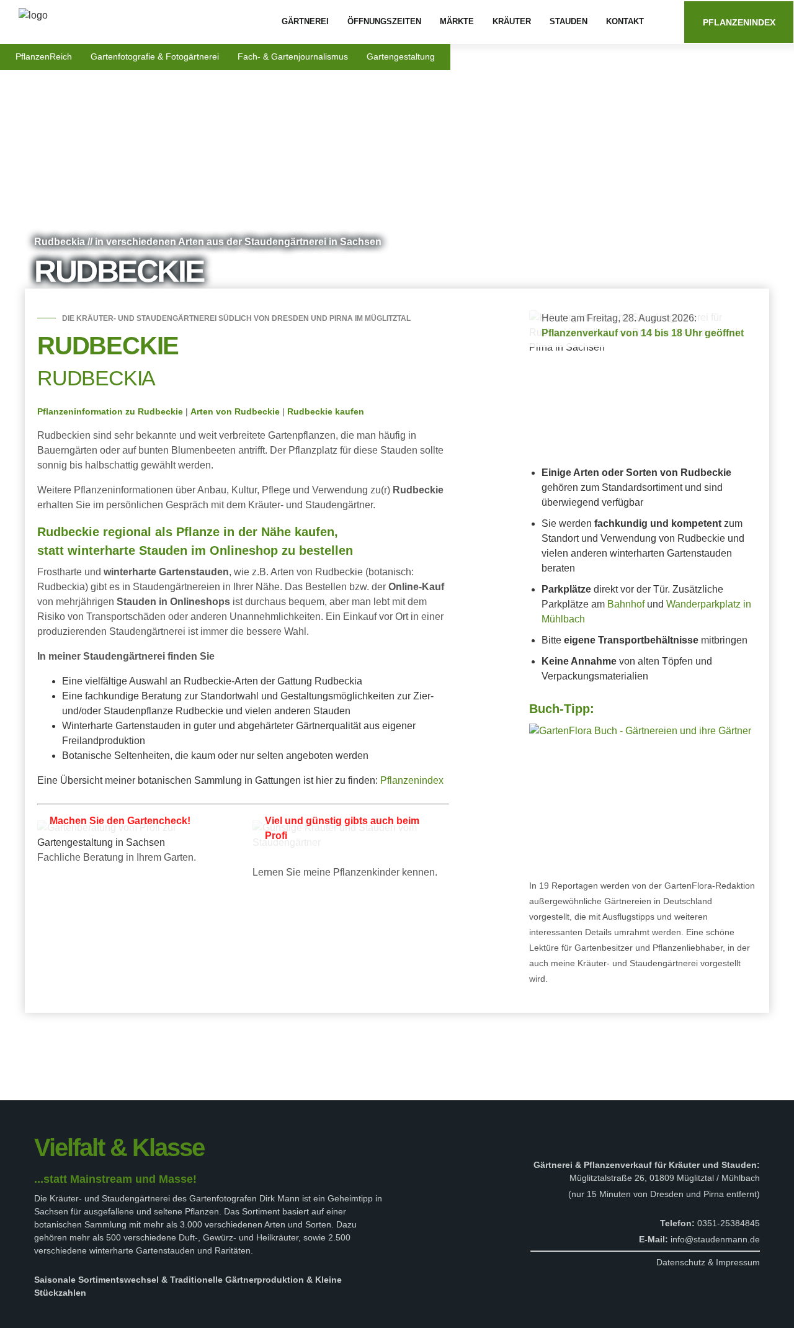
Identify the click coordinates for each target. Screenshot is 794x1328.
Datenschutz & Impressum (708, 1262)
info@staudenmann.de (715, 1239)
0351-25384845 (728, 1223)
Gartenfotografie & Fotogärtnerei (155, 56)
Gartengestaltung (401, 56)
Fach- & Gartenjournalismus (293, 56)
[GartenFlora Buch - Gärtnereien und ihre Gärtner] (640, 730)
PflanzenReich (44, 56)
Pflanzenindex (739, 22)
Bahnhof (626, 604)
